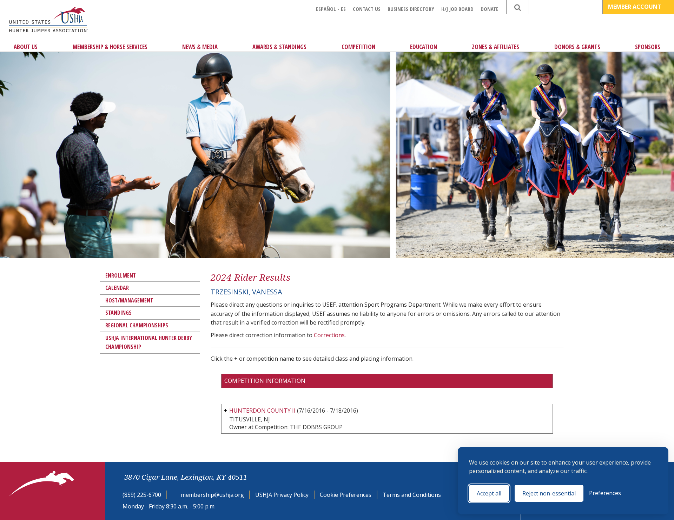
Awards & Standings (279, 47)
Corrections (329, 335)
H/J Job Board (457, 8)
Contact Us (367, 8)
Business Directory (411, 8)
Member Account (635, 7)
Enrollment (120, 275)
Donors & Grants (577, 47)
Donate (489, 8)
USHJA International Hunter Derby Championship (148, 342)
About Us (26, 47)
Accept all (489, 493)
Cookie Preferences (345, 495)
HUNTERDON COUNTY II (262, 410)
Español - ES (331, 8)
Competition (358, 47)
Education (423, 47)
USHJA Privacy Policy (282, 495)
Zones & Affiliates (495, 47)
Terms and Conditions (412, 495)
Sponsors (647, 47)
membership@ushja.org (212, 495)
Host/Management (129, 300)
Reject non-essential (549, 493)
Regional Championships (136, 325)
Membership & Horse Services (110, 47)
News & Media (200, 47)
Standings (118, 312)
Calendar (117, 288)
